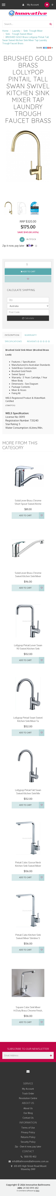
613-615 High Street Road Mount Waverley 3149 (30, 1168)
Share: (39, 48)
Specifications (13, 341)
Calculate (29, 318)
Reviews (32, 341)
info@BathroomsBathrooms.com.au (30, 1161)
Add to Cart (28, 271)
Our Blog (28, 1113)
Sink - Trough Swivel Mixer (19, 34)
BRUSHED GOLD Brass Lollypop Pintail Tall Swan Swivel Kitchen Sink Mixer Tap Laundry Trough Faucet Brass (25, 40)
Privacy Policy (28, 1132)
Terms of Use (28, 1127)
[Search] (51, 24)
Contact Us (28, 1117)
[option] (28, 156)
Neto (37, 1191)
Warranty (31, 335)
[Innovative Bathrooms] (28, 12)
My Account (32, 4)
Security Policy (28, 1141)
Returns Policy (28, 1137)
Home (5, 30)
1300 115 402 (29, 1156)
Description (12, 335)
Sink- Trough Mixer (33, 30)
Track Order (28, 1093)
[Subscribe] (50, 1055)
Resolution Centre (28, 1098)
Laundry (16, 30)
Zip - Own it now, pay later (28, 1146)
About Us (28, 1108)
